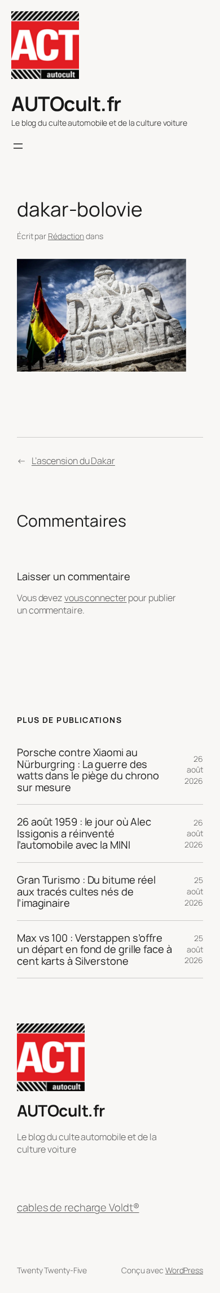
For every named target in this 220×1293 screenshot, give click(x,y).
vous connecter (95, 598)
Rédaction (66, 236)
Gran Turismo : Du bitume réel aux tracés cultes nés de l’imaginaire (86, 891)
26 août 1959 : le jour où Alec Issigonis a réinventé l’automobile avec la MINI (84, 833)
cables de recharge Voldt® (78, 1207)
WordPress (184, 1270)
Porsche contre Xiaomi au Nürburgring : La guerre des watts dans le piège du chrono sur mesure (88, 770)
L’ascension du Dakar (73, 460)
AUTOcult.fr (66, 103)
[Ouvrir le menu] (18, 146)
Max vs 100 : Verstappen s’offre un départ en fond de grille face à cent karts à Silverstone (94, 949)
